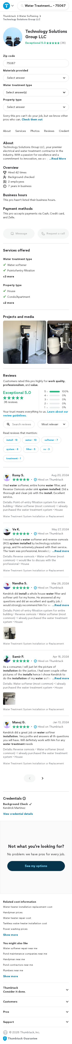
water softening (28, 16)
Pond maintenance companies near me (25, 953)
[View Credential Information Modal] (24, 798)
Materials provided (15, 70)
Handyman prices (12, 912)
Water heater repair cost (17, 918)
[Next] (42, 778)
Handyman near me (14, 959)
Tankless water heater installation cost (25, 923)
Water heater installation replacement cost (27, 907)
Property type (12, 99)
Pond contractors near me (18, 965)
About (7, 131)
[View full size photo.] (24, 342)
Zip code (9, 56)
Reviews (49, 131)
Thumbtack (9, 16)
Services (20, 131)
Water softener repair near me (20, 948)
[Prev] (29, 778)
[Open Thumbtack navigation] (8, 5)
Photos (35, 131)
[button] (12, 36)
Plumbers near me (13, 970)
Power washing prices (15, 929)
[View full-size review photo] (9, 633)
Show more (10, 934)
